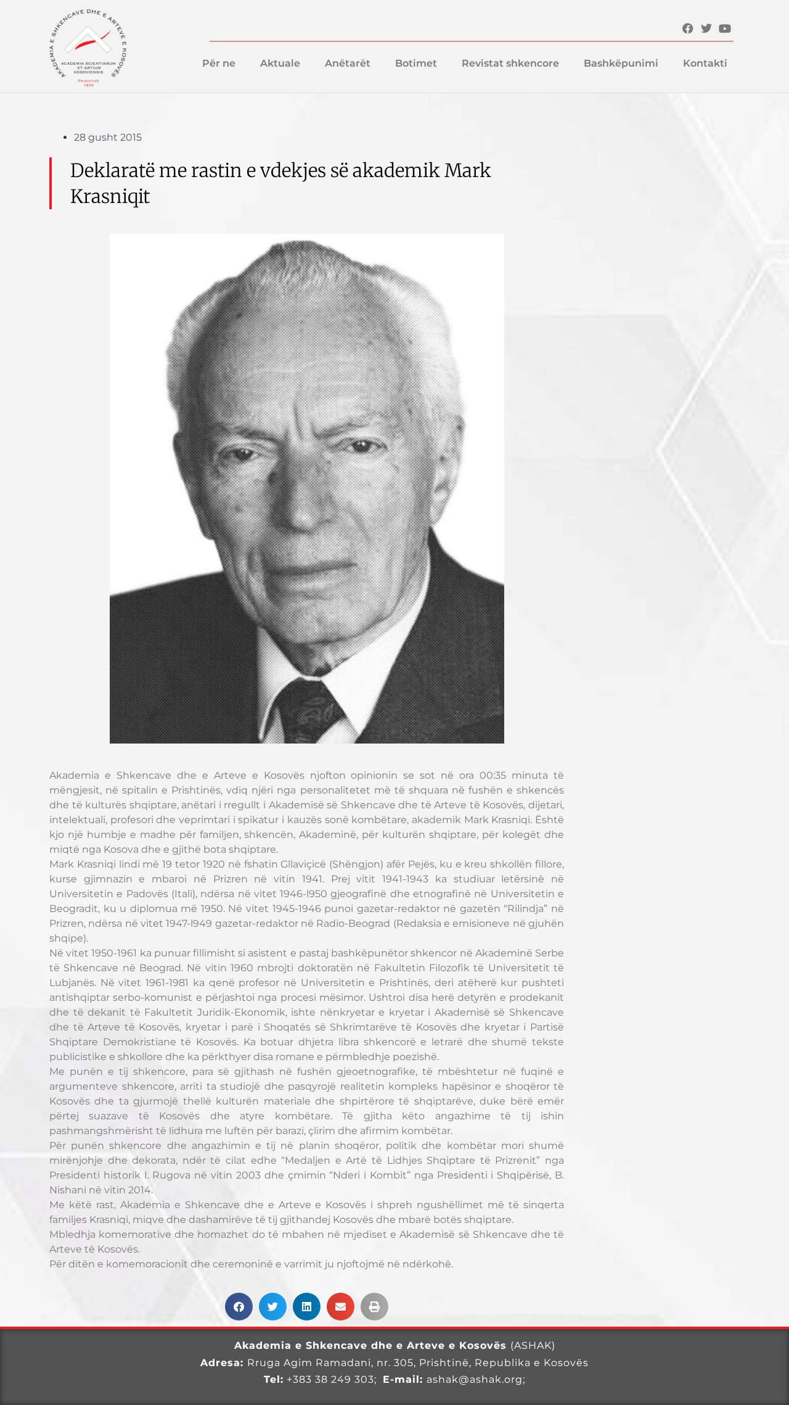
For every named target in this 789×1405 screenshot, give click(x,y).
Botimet (416, 63)
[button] (239, 1306)
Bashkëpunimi (621, 63)
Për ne (218, 63)
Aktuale (280, 63)
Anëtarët (347, 63)
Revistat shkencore (510, 63)
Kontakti (705, 63)
